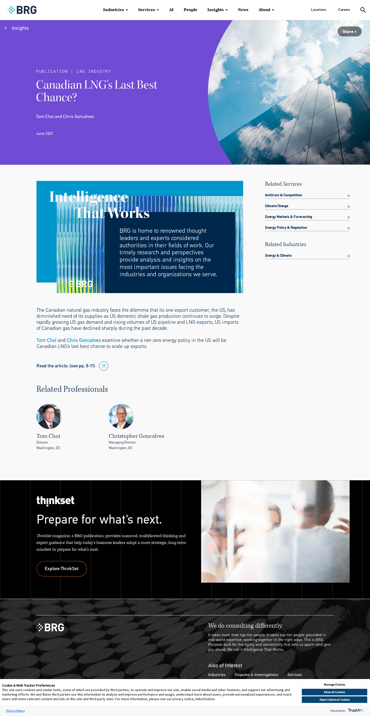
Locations (318, 9)
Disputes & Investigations (256, 674)
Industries (113, 10)
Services (146, 10)
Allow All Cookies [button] (334, 692)
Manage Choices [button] (334, 684)
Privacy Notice (15, 710)
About (264, 10)
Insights (215, 10)
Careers (344, 9)
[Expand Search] (363, 10)
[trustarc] (355, 710)
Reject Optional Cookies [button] (335, 699)
